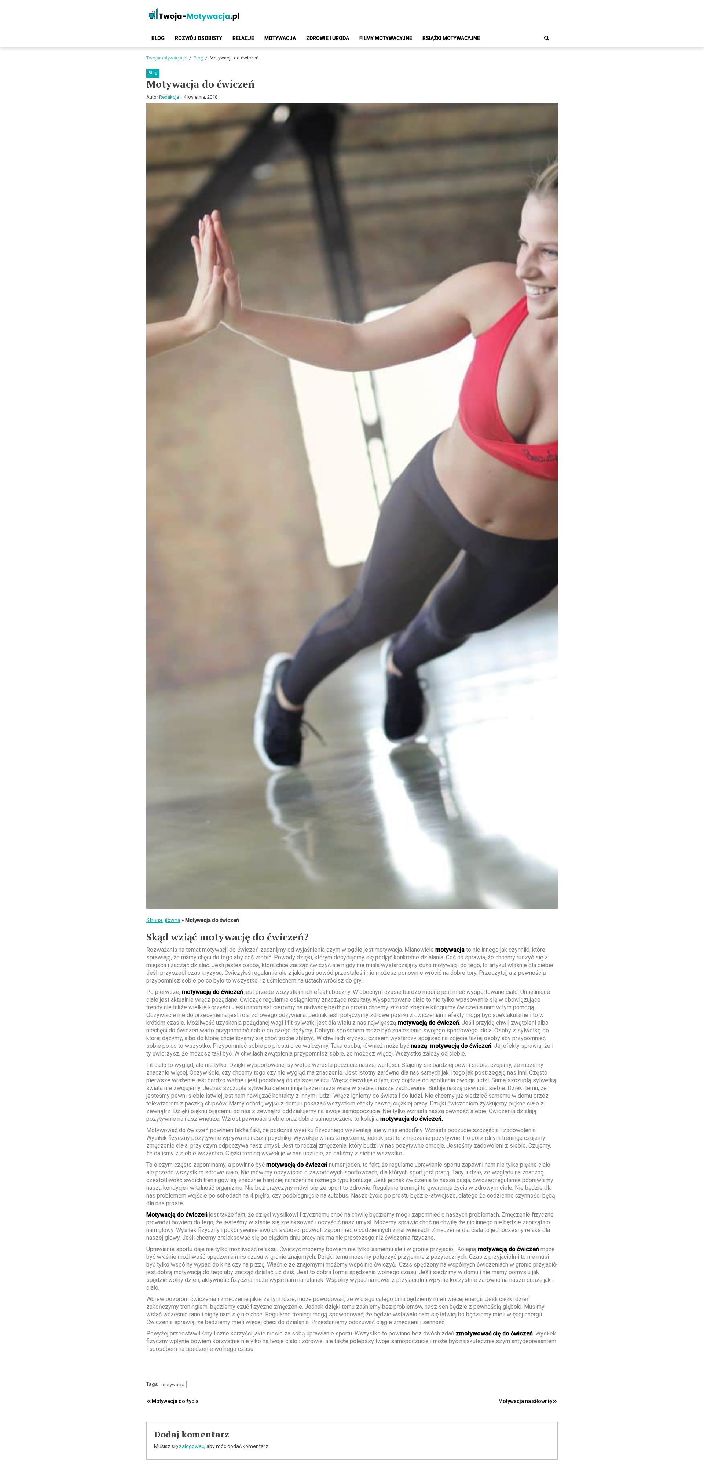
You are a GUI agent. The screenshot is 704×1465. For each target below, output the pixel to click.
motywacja (172, 1384)
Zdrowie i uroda (327, 38)
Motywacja (280, 38)
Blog (158, 38)
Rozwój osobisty (198, 38)
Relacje (243, 38)
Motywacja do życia (175, 1401)
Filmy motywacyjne (385, 38)
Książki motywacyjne (451, 38)
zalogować (191, 1446)
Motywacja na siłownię (525, 1401)
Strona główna (163, 920)
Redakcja (169, 97)
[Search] (547, 38)
